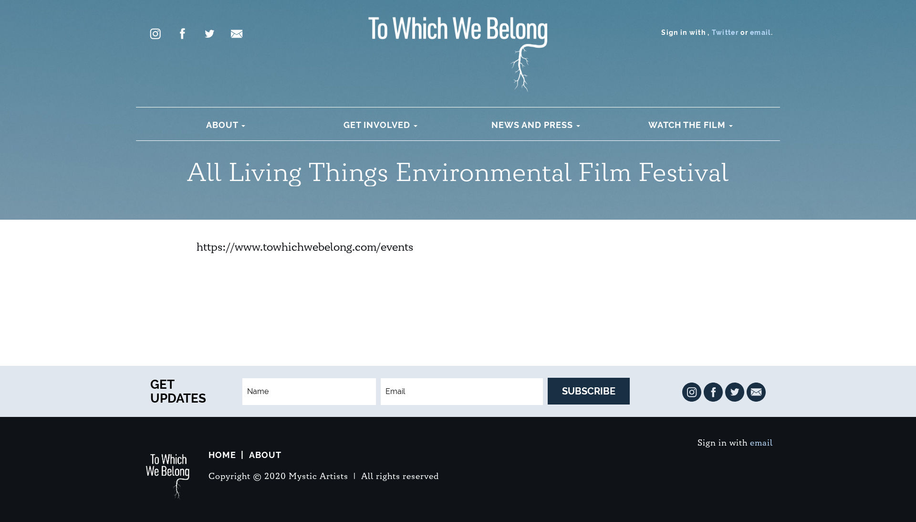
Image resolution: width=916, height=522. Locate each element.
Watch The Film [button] (688, 125)
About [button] (223, 125)
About (265, 455)
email (760, 32)
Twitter (725, 32)
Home (222, 455)
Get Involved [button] (378, 125)
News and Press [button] (533, 125)
